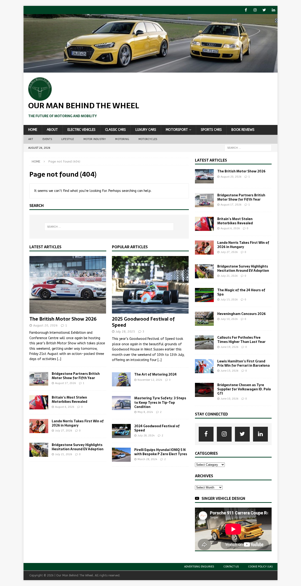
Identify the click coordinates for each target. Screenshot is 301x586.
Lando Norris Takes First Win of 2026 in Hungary (78, 423)
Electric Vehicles (81, 130)
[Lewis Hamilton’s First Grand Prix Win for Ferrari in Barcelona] (204, 366)
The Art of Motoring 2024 (155, 374)
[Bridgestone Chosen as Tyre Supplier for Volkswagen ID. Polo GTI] (204, 390)
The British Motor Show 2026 (63, 319)
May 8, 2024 (145, 412)
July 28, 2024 (146, 435)
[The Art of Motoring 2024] (121, 379)
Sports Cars (211, 130)
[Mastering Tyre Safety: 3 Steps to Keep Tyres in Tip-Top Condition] (121, 403)
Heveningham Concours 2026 (241, 313)
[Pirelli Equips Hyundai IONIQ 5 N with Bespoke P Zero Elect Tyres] (121, 455)
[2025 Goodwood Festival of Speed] (150, 285)
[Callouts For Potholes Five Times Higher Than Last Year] (204, 342)
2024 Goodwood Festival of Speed (157, 428)
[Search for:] (248, 148)
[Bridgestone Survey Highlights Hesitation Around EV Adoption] (38, 450)
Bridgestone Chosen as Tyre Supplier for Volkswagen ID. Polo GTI (244, 389)
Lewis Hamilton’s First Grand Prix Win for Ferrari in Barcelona (243, 363)
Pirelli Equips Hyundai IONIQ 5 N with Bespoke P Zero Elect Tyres (160, 452)
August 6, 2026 (64, 406)
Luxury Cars (145, 130)
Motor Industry (94, 139)
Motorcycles (148, 139)
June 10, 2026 (229, 398)
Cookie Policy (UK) (260, 566)
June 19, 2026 (229, 347)
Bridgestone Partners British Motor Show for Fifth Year (76, 375)
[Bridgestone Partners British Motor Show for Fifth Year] (38, 379)
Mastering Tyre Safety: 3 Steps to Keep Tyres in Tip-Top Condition (160, 402)
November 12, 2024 (150, 379)
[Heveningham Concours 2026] (204, 319)
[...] (59, 359)
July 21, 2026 (63, 454)
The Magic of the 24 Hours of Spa (241, 292)
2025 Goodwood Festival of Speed (143, 322)
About (52, 130)
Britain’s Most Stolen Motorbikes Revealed (69, 399)
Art (30, 139)
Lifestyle (67, 139)
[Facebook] (246, 10)
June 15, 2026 (229, 370)
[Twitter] (264, 10)
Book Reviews (242, 130)
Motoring (122, 139)
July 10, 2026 (229, 319)
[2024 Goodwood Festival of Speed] (121, 431)
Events (47, 139)
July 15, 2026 (229, 299)
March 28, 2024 (147, 459)
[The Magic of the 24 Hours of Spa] (204, 295)
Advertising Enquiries (199, 566)
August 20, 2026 (45, 325)
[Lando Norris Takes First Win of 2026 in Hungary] (38, 426)
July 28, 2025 (125, 331)
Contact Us (231, 566)
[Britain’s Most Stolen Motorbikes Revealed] (38, 402)
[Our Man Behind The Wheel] (150, 70)
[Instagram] (255, 10)
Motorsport (177, 130)
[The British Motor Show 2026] (67, 285)
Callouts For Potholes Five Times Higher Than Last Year (241, 339)
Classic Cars (115, 130)
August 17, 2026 (65, 383)
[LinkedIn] (273, 10)
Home (32, 130)
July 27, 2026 (63, 430)
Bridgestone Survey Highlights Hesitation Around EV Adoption (77, 447)
